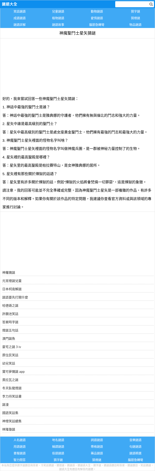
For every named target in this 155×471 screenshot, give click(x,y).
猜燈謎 (135, 18)
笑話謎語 (20, 11)
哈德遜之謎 (10, 305)
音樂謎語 (135, 440)
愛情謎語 (97, 18)
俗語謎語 (58, 453)
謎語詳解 (20, 24)
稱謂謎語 (58, 446)
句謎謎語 (135, 446)
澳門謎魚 (8, 338)
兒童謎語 (58, 11)
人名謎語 (20, 440)
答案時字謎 (10, 322)
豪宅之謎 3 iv (11, 347)
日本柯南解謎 (12, 289)
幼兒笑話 (8, 363)
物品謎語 (135, 24)
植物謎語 (58, 18)
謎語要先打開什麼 (15, 297)
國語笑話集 (10, 413)
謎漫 (5, 404)
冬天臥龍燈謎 (12, 388)
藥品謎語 (97, 453)
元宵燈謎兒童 (12, 281)
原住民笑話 (10, 355)
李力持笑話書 (12, 396)
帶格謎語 (97, 446)
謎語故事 (58, 24)
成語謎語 (20, 18)
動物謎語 (97, 11)
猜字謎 (135, 11)
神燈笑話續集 (12, 421)
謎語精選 (135, 453)
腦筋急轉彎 (96, 24)
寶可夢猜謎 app (13, 371)
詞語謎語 (97, 440)
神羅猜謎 (8, 272)
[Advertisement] (77, 66)
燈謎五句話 (10, 330)
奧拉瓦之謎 (10, 380)
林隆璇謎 (8, 429)
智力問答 (20, 460)
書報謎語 (20, 453)
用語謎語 (20, 446)
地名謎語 (58, 440)
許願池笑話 (10, 314)
